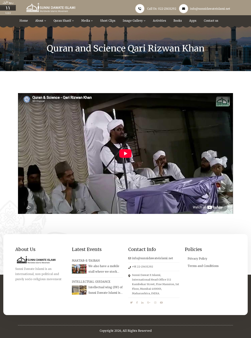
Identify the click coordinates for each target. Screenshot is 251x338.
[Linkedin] (142, 303)
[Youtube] (161, 303)
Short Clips (107, 20)
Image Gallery (133, 20)
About (39, 20)
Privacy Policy (197, 258)
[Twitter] (131, 303)
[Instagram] (155, 303)
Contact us (211, 20)
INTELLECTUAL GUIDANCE (91, 281)
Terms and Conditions (203, 266)
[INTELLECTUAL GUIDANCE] (79, 290)
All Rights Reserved (137, 330)
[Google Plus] (148, 303)
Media (85, 20)
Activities (159, 20)
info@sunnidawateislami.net (210, 8)
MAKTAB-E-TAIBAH (86, 260)
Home (23, 20)
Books (177, 20)
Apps (192, 20)
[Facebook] (137, 303)
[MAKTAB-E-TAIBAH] (79, 269)
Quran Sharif (62, 20)
